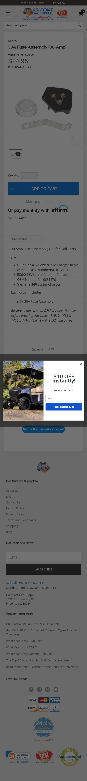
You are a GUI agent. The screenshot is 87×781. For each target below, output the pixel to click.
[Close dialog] (81, 364)
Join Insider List (64, 406)
